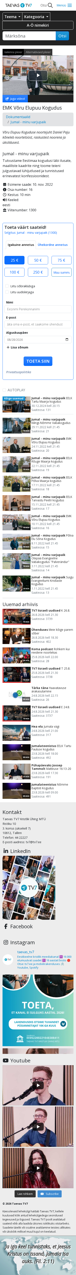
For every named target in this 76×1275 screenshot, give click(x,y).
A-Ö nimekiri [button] (38, 25)
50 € (38, 260)
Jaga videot (17, 99)
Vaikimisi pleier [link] (13, 52)
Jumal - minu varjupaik (28, 122)
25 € (14, 260)
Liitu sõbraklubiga (22, 286)
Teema (11, 16)
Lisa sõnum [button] (19, 347)
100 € (14, 272)
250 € (38, 272)
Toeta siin (38, 361)
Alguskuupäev (17, 333)
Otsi (62, 36)
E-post (11, 317)
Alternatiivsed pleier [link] (38, 52)
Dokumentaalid (18, 117)
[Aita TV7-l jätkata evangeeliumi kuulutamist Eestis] (38, 1010)
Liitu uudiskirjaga (22, 292)
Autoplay (16, 390)
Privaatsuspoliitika (18, 372)
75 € (61, 260)
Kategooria (34, 16)
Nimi (9, 302)
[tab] (21, 245)
